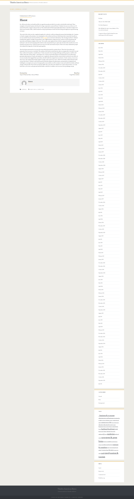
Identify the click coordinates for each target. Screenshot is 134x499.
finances (110, 426)
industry (104, 431)
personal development (114, 441)
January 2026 (101, 64)
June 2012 (101, 353)
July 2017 (100, 182)
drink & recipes (116, 422)
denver (33, 16)
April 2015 (101, 249)
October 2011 (101, 377)
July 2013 (100, 316)
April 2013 (101, 326)
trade (102, 453)
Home (12, 9)
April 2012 (101, 357)
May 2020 (101, 98)
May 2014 (100, 283)
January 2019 (101, 151)
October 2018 (101, 162)
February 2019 (101, 148)
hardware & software (108, 429)
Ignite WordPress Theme (60, 497)
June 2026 (101, 47)
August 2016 (101, 209)
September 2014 (102, 272)
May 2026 (101, 51)
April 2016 (101, 219)
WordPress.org (102, 478)
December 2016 (102, 202)
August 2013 (101, 313)
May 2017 (101, 188)
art (99, 420)
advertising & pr (117, 418)
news (103, 437)
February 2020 (101, 108)
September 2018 (102, 165)
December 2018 (102, 155)
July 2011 (100, 383)
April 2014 (101, 286)
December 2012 (102, 333)
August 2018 (101, 168)
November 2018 (102, 158)
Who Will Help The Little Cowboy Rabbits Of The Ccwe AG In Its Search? (109, 29)
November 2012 (102, 336)
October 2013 (101, 306)
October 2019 (101, 121)
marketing (111, 434)
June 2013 (100, 320)
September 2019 (102, 125)
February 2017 (101, 195)
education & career (108, 425)
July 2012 (100, 350)
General (18, 9)
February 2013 (101, 330)
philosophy (100, 444)
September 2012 (102, 343)
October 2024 (101, 78)
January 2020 (101, 111)
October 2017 (101, 175)
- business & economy (107, 415)
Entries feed (101, 471)
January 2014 (101, 296)
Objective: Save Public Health (104, 21)
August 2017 (101, 178)
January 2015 (101, 259)
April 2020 (101, 101)
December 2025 (102, 67)
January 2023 (101, 84)
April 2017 (101, 192)
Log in (100, 468)
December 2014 (102, 262)
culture (113, 422)
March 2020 (101, 104)
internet (109, 431)
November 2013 (102, 303)
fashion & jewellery (106, 426)
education (101, 425)
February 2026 (101, 61)
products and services (107, 445)
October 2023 (101, 81)
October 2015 (101, 229)
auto (101, 420)
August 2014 (101, 276)
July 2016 (100, 212)
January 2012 (101, 367)
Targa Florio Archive (74, 74)
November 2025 (102, 71)
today (100, 453)
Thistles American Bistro (19, 2)
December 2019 (102, 114)
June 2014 (101, 279)
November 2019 (102, 118)
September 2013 (102, 309)
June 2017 (101, 185)
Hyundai (45, 37)
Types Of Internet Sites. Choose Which (29, 74)
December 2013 (102, 299)
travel (106, 453)
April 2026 (101, 54)
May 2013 (100, 323)
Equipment (101, 426)
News (100, 399)
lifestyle (106, 434)
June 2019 (101, 135)
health (116, 429)
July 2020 (100, 91)
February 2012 (101, 363)
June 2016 (101, 215)
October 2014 (101, 269)
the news (111, 450)
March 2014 (101, 289)
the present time (115, 450)
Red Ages (100, 18)
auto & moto (104, 420)
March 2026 (101, 57)
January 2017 (101, 199)
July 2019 (100, 131)
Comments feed (102, 474)
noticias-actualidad (107, 441)
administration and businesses (106, 418)
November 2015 (102, 225)
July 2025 (100, 74)
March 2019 (101, 145)
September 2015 (102, 232)
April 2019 (101, 141)
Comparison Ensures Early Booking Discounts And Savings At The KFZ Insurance (108, 34)
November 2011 (102, 373)
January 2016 (101, 222)
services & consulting (37, 89)
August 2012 (101, 346)
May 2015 (100, 246)
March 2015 (101, 252)
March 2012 (101, 360)
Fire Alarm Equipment (103, 25)
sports (108, 447)
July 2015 (100, 239)
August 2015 (101, 235)
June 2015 (100, 242)
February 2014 (101, 293)
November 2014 (102, 266)
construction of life (106, 422)
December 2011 (102, 370)
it (103, 434)
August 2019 (101, 128)
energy (114, 424)
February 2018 (101, 172)
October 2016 (101, 205)
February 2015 (101, 256)
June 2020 (101, 94)
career (111, 420)
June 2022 (101, 88)
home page (101, 431)
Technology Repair (105, 450)
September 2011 (102, 380)
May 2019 (101, 138)
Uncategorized (101, 403)
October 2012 (101, 340)
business (108, 420)
